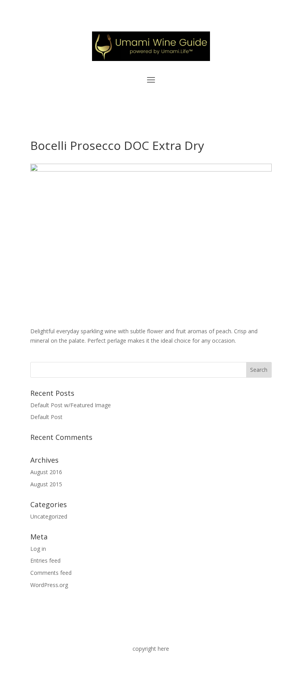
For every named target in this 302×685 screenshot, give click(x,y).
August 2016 (46, 472)
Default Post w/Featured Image (70, 405)
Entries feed (45, 560)
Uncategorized (48, 516)
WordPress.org (49, 585)
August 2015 (46, 484)
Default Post (46, 417)
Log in (38, 548)
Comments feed (51, 572)
